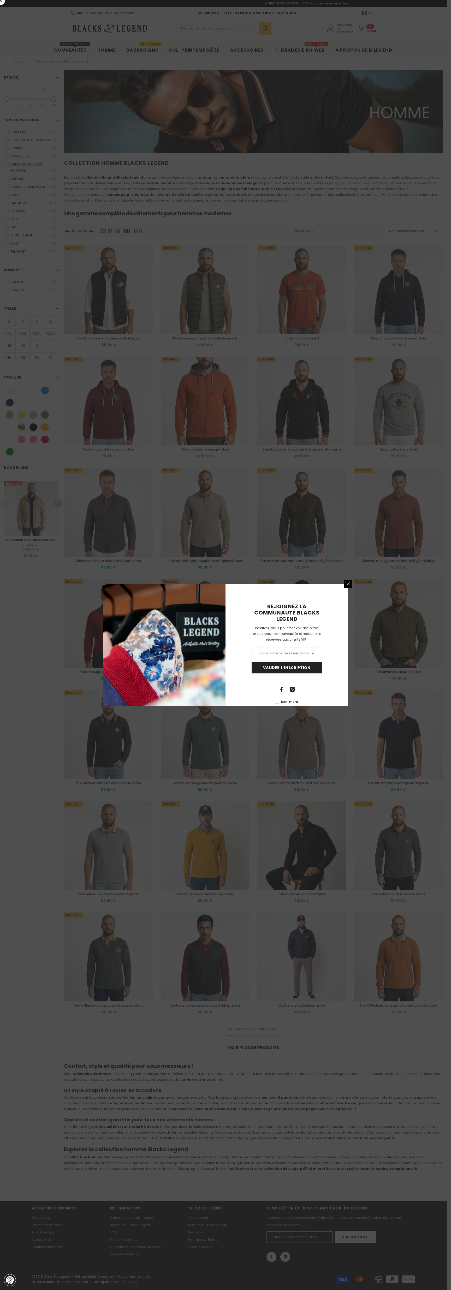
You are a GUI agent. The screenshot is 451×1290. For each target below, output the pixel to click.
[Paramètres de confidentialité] (10, 1280)
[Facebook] (281, 689)
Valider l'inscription (287, 667)
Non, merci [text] (290, 701)
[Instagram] (292, 689)
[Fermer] (348, 584)
